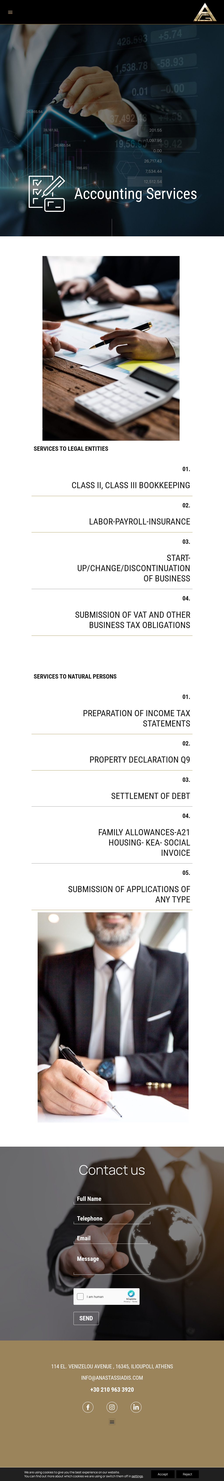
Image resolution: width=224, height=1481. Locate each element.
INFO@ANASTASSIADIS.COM (112, 1378)
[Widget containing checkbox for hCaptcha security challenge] (107, 1296)
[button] (10, 12)
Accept (163, 1474)
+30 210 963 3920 (112, 1389)
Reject (187, 1474)
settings (137, 1476)
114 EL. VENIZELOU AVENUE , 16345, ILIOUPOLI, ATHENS (112, 1366)
